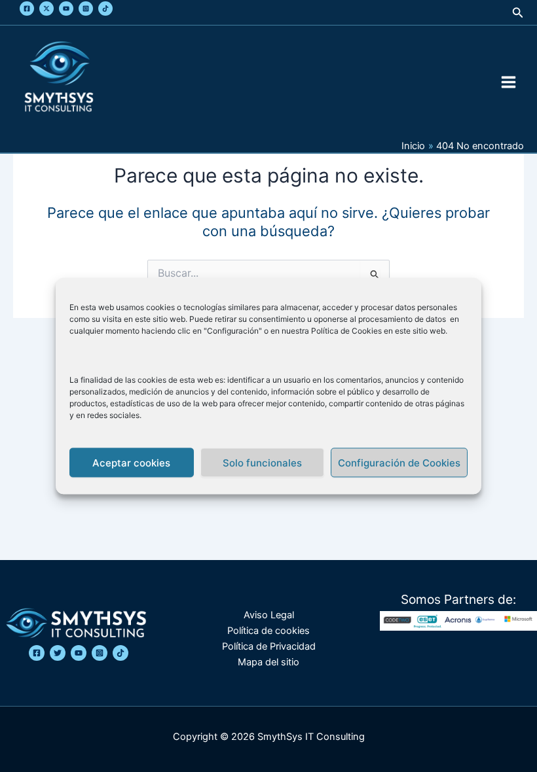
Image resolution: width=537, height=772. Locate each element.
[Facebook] (27, 8)
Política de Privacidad (269, 646)
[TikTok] (105, 8)
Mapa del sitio (268, 662)
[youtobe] (78, 653)
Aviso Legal (269, 615)
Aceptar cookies (131, 462)
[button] (518, 13)
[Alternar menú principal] (508, 82)
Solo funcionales (262, 462)
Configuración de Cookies (399, 462)
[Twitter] (46, 8)
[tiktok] (120, 653)
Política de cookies (268, 631)
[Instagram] (86, 8)
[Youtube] (66, 8)
